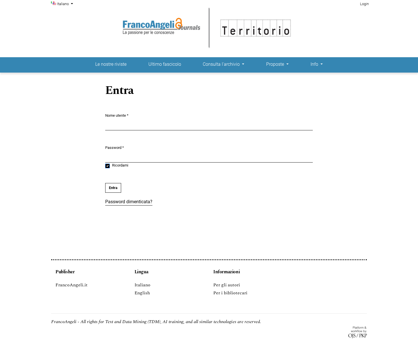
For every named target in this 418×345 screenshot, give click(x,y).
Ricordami (120, 165)
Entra (113, 188)
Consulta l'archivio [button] (222, 64)
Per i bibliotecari (230, 292)
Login (364, 4)
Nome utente (117, 115)
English (142, 292)
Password (114, 147)
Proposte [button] (275, 64)
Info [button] (315, 64)
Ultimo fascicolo (164, 64)
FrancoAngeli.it (71, 285)
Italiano (142, 285)
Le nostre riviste (111, 64)
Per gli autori (226, 285)
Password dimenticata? (128, 201)
